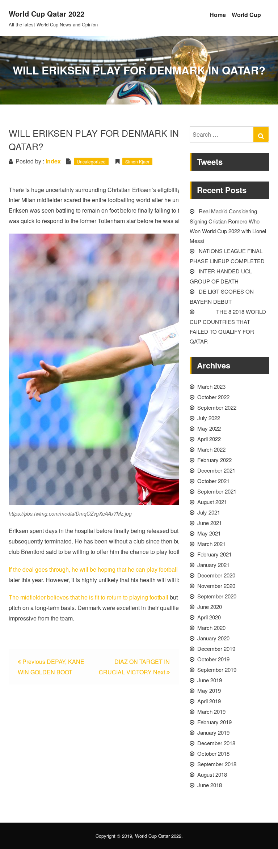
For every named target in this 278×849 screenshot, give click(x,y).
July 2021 (208, 512)
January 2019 (213, 732)
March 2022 (211, 449)
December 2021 (216, 470)
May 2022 (209, 428)
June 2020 (209, 606)
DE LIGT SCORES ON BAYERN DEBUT (222, 296)
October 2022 (213, 397)
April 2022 (209, 439)
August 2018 (212, 774)
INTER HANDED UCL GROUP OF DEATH (221, 276)
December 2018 (216, 743)
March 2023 (211, 386)
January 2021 (213, 564)
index (53, 161)
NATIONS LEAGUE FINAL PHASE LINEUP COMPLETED (227, 256)
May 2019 (209, 690)
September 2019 (216, 669)
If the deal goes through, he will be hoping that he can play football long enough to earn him (125, 569)
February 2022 (214, 460)
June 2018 (209, 785)
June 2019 (209, 680)
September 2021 (216, 491)
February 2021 (214, 554)
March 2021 (211, 543)
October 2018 (213, 753)
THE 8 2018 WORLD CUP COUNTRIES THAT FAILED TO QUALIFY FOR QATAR (228, 326)
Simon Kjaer (137, 161)
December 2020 (216, 575)
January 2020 (213, 638)
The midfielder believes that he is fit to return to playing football (88, 597)
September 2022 (216, 407)
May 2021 (209, 533)
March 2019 (211, 711)
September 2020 (216, 596)
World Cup (246, 14)
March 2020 (211, 627)
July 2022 (208, 418)
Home (218, 14)
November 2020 (216, 585)
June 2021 (209, 522)
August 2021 (212, 501)
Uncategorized (91, 161)
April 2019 (209, 701)
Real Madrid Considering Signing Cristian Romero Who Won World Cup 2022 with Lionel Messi (228, 225)
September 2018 (216, 764)
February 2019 (214, 722)
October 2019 (213, 659)
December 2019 (216, 648)
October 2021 (213, 481)
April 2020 (209, 617)
